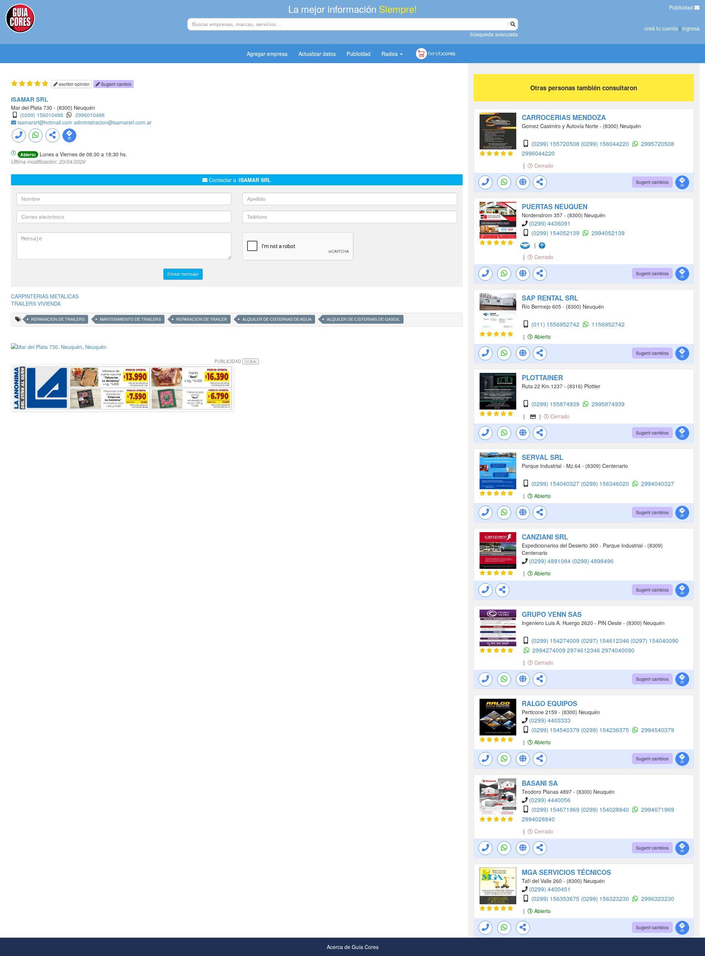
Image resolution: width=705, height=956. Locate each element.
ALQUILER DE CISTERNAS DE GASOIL (363, 319)
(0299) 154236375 (605, 730)
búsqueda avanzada (494, 34)
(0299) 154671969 (556, 809)
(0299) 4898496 (593, 561)
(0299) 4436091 (550, 223)
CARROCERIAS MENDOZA (564, 117)
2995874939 (608, 404)
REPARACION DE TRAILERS (57, 319)
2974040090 (617, 650)
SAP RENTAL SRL (550, 298)
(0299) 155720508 (556, 143)
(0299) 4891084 (550, 561)
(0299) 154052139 (556, 233)
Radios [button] (390, 53)
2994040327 (657, 483)
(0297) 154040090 (654, 640)
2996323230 (657, 898)
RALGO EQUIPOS (549, 703)
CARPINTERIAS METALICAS (45, 296)
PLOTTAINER (542, 377)
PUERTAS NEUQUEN (555, 206)
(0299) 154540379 (556, 730)
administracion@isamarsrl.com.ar (113, 122)
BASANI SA (540, 783)
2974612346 (584, 650)
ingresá (690, 28)
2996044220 (538, 153)
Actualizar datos (317, 53)
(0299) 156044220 (605, 143)
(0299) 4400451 (550, 889)
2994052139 (608, 233)
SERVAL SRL (542, 457)
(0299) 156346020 (605, 483)
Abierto (542, 336)
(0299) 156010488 (41, 115)
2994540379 (657, 730)
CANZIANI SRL (545, 537)
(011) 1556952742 (556, 324)
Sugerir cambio (115, 84)
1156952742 (608, 324)
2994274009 (549, 650)
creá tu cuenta (661, 28)
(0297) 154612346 (605, 640)
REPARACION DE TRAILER (201, 319)
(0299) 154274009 (556, 640)
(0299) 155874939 (556, 404)
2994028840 (538, 819)
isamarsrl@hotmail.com (46, 122)
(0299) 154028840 (605, 809)
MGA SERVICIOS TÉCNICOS (566, 872)
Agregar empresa (267, 53)
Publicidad (681, 7)
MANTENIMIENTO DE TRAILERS (130, 319)
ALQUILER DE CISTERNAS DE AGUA (276, 319)
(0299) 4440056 (550, 800)
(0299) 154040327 (556, 483)
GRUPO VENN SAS (552, 614)
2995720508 (657, 143)
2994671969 (657, 809)
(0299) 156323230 (605, 898)
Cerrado (543, 165)
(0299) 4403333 (550, 720)
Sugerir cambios (652, 182)
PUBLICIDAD (235, 361)
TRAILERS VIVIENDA (36, 303)
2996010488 (90, 115)
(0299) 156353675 (556, 898)
